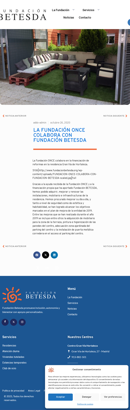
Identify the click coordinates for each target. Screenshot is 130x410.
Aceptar (60, 397)
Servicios (88, 10)
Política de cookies (85, 404)
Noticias (68, 17)
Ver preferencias (113, 397)
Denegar (86, 397)
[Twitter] (13, 322)
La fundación (60, 10)
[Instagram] (22, 322)
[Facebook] (5, 322)
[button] (36, 255)
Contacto (85, 17)
